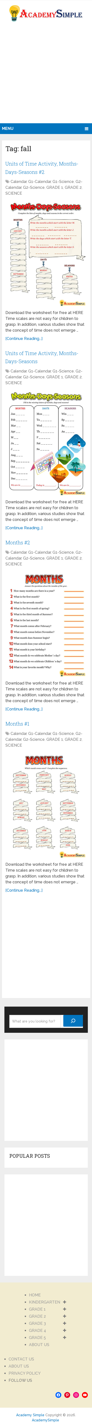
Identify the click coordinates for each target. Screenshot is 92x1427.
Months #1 (17, 723)
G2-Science (34, 187)
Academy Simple (30, 1415)
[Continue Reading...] (23, 338)
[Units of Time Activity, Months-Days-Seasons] (46, 443)
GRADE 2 (73, 187)
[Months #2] (46, 624)
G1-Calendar (39, 181)
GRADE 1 (54, 187)
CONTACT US (21, 1359)
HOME (35, 1295)
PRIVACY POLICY (25, 1373)
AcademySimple (45, 1420)
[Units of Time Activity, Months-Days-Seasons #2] (46, 253)
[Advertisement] (46, 75)
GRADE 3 (37, 1323)
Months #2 (17, 542)
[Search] (73, 1021)
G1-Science (63, 181)
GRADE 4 (37, 1330)
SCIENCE (13, 193)
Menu (7, 128)
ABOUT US (39, 1344)
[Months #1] (46, 805)
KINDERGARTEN (44, 1302)
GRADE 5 (37, 1337)
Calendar (18, 181)
